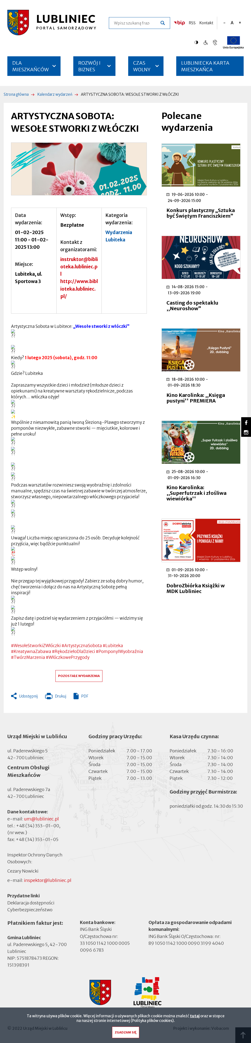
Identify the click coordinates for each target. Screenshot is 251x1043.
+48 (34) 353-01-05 (37, 839)
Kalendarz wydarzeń (54, 94)
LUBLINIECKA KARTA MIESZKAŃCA (205, 68)
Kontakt (206, 23)
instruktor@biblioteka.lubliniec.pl (79, 266)
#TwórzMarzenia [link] (28, 657)
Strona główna (16, 94)
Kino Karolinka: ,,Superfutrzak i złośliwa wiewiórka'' (196, 493)
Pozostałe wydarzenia (79, 676)
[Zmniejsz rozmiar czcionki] (224, 23)
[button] (79, 169)
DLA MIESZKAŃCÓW (30, 66)
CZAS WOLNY (142, 66)
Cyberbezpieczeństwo (29, 909)
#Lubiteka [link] (113, 645)
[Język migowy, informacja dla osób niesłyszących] (205, 42)
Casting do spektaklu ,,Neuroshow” (192, 305)
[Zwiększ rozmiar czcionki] (239, 23)
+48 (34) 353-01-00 (37, 826)
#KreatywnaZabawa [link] (31, 651)
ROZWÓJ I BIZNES (89, 66)
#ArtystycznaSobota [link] (82, 645)
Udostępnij (28, 696)
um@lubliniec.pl (41, 819)
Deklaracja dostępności (30, 902)
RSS (192, 23)
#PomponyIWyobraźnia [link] (119, 651)
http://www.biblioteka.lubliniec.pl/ (79, 288)
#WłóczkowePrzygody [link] (67, 657)
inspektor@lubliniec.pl (47, 880)
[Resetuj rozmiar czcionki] (232, 23)
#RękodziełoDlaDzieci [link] (73, 651)
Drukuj (55, 697)
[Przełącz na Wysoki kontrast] (198, 42)
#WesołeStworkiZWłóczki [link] (36, 645)
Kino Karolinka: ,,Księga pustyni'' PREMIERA (195, 398)
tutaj (195, 1016)
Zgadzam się (126, 1032)
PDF (84, 696)
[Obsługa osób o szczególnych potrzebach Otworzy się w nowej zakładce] (215, 42)
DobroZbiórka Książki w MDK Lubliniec (195, 588)
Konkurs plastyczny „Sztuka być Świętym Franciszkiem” (200, 213)
